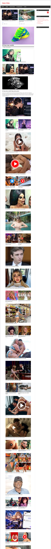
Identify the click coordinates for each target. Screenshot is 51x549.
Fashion (7, 6)
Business (2, 6)
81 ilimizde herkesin (40, 23)
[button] (18, 35)
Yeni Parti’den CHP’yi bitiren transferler (42, 19)
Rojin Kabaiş (39, 22)
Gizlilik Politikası (12, 6)
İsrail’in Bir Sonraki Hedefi (40, 18)
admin (4, 47)
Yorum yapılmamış (8, 47)
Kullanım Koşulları (19, 6)
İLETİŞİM (25, 6)
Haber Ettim (6, 3)
